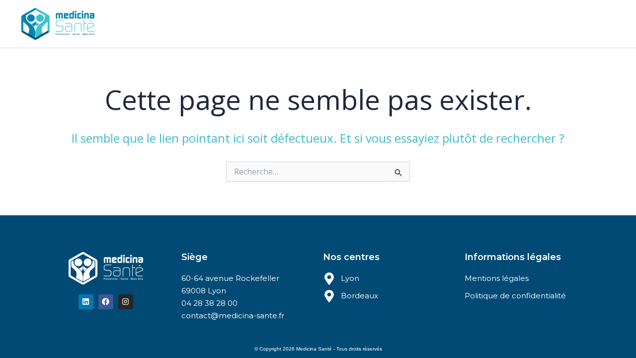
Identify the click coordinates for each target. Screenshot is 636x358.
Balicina (343, 23)
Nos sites (241, 23)
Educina (297, 23)
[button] (262, 24)
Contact (388, 23)
